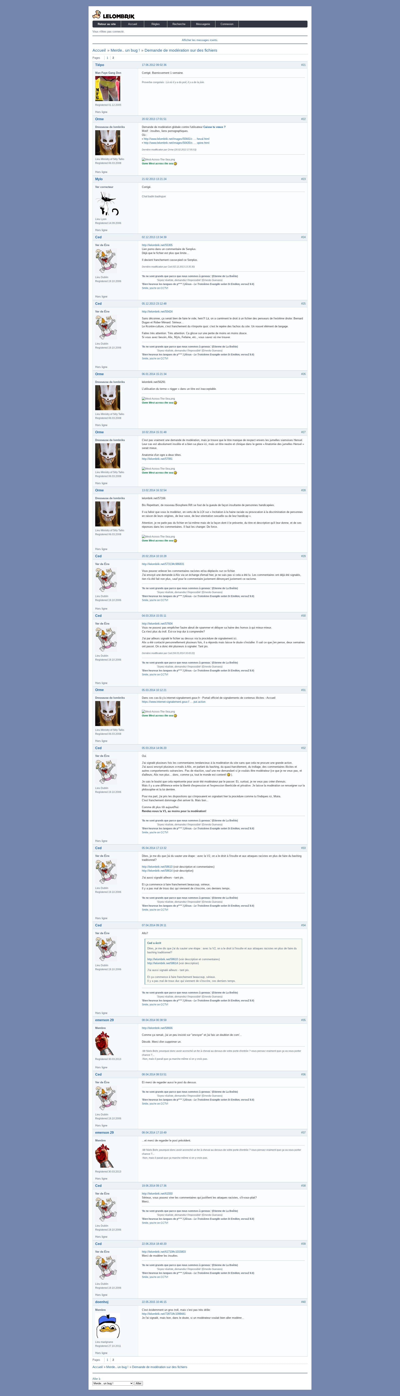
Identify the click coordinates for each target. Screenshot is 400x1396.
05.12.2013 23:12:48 (154, 303)
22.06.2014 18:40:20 (154, 1243)
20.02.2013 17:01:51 (154, 119)
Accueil (132, 24)
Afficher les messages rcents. (200, 40)
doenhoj (101, 1302)
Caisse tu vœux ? (214, 127)
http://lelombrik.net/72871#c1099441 (164, 1313)
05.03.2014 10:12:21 (154, 690)
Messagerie (203, 24)
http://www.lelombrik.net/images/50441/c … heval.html (176, 138)
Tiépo (99, 65)
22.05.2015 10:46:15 (154, 1302)
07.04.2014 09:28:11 (154, 925)
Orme (99, 119)
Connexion (227, 24)
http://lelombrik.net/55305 (157, 245)
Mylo (99, 179)
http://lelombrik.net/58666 (157, 1028)
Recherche (178, 24)
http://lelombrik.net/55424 (157, 311)
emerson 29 (104, 1020)
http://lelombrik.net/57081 (157, 458)
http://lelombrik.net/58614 (157, 870)
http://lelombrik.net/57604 (157, 623)
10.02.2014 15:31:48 (154, 432)
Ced (98, 237)
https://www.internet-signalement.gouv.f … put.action (173, 701)
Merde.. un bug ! (125, 50)
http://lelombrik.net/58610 (157, 866)
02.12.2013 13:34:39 (154, 237)
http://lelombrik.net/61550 (157, 1193)
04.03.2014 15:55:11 (154, 615)
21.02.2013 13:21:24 (154, 179)
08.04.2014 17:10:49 (154, 1132)
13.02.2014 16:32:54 (154, 490)
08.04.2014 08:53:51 (154, 1074)
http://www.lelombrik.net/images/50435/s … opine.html (176, 142)
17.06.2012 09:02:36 (154, 64)
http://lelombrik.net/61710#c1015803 (164, 1251)
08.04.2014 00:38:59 (154, 1020)
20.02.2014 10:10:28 (154, 556)
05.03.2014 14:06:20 (154, 748)
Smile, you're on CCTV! (155, 288)
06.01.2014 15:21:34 (154, 374)
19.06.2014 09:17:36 (154, 1185)
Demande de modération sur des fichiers (181, 50)
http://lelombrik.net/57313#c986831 (163, 564)
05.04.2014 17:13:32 (154, 848)
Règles (155, 24)
